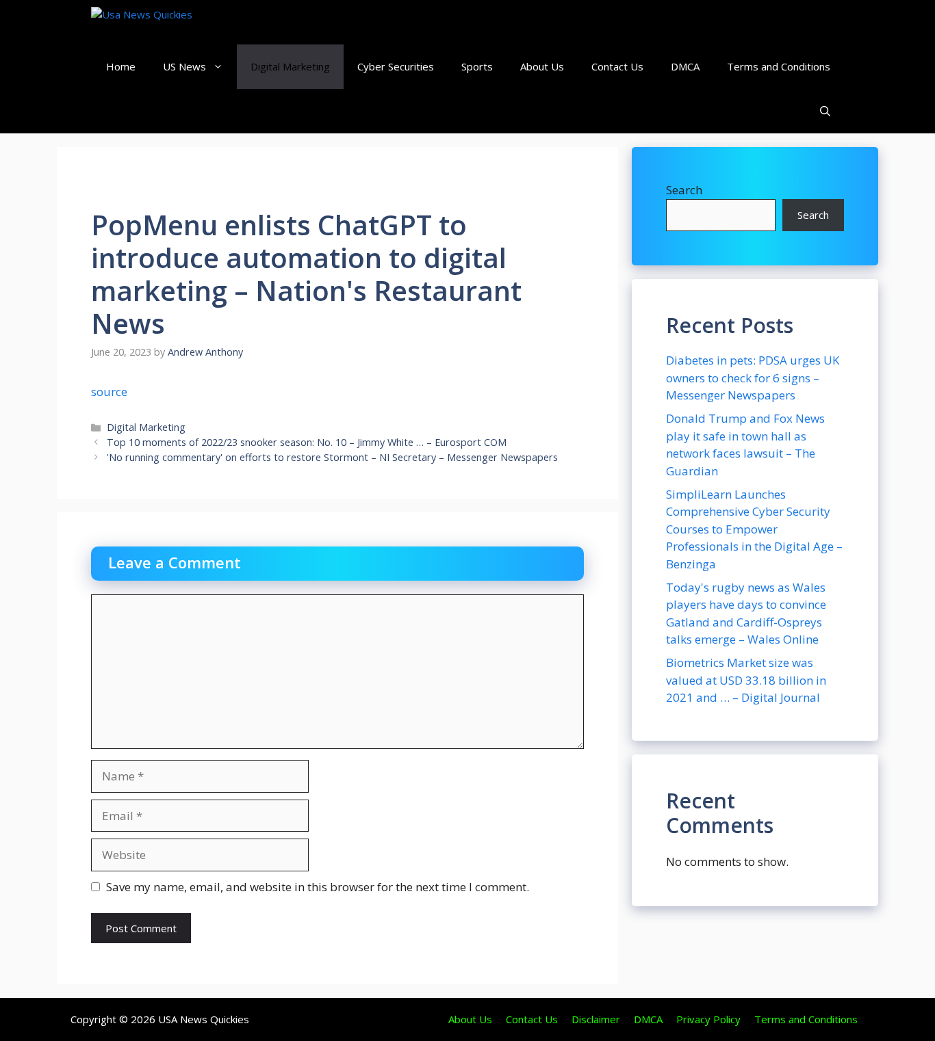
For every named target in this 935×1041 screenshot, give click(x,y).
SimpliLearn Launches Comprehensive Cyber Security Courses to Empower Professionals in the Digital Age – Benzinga (754, 529)
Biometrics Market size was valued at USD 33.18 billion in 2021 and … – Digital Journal (746, 680)
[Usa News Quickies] (168, 22)
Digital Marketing (290, 66)
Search (684, 190)
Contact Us (617, 66)
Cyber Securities (395, 66)
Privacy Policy (708, 1019)
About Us (542, 66)
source (109, 391)
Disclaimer (596, 1019)
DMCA (685, 66)
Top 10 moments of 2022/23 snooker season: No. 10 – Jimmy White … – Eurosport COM (307, 442)
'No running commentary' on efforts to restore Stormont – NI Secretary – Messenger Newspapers (332, 457)
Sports (477, 66)
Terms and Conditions (778, 66)
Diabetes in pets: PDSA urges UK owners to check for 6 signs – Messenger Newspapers (752, 377)
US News (184, 66)
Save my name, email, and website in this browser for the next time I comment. (317, 887)
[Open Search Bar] (825, 111)
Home (121, 66)
